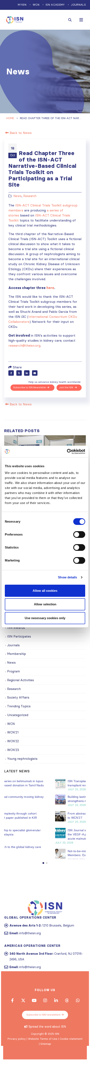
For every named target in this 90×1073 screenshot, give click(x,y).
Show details (67, 577)
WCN (36, 4)
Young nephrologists (22, 759)
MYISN (22, 4)
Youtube (34, 1008)
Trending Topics (19, 706)
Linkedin (55, 1008)
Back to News (20, 133)
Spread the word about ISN (47, 1035)
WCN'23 (13, 750)
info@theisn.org (30, 941)
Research (29, 196)
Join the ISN (66, 387)
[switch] (79, 534)
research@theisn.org (24, 345)
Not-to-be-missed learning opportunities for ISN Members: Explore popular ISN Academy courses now (51, 855)
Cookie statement (71, 1047)
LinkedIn (27, 373)
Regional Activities (20, 680)
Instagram (45, 1008)
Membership (16, 654)
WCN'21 (13, 732)
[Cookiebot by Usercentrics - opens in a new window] (67, 451)
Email (34, 373)
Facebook (11, 373)
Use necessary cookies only (45, 618)
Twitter (19, 373)
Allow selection (45, 604)
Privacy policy (17, 1047)
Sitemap (45, 1052)
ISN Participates (19, 636)
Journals (78, 4)
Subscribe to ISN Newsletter (29, 387)
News (17, 196)
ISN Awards (16, 628)
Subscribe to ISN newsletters (43, 1023)
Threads (66, 1008)
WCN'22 (13, 741)
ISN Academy (55, 4)
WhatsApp (77, 1008)
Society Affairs (18, 697)
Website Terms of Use (42, 1047)
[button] (43, 871)
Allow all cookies (45, 590)
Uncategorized (17, 715)
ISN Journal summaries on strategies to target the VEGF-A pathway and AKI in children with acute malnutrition (50, 834)
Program (13, 671)
